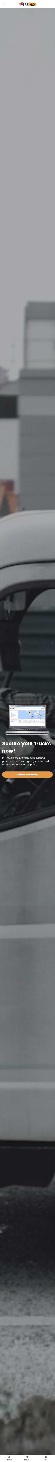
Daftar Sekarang (27, 774)
